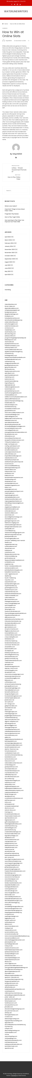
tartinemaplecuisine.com (12, 698)
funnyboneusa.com (10, 751)
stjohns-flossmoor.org (11, 749)
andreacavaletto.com (11, 568)
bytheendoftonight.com (12, 584)
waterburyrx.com (10, 782)
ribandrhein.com (10, 548)
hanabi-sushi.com (10, 920)
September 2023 (10, 259)
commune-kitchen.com (12, 645)
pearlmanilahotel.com (11, 375)
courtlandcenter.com (11, 773)
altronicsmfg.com (10, 334)
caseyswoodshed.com (11, 792)
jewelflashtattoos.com (11, 365)
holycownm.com (10, 761)
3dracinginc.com (10, 609)
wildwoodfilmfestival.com (12, 399)
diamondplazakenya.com (12, 971)
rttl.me (7, 1034)
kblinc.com (8, 487)
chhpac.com (9, 1028)
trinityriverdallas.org (11, 556)
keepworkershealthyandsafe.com (15, 357)
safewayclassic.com (11, 347)
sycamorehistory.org (11, 932)
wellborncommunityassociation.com (16, 397)
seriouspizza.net (9, 804)
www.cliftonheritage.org (12, 902)
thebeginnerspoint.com (12, 601)
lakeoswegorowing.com (12, 1019)
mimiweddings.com (10, 1038)
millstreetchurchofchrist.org (13, 993)
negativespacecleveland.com (14, 739)
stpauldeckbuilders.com (12, 885)
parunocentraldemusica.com (14, 965)
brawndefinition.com (11, 633)
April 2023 (8, 274)
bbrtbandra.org (9, 369)
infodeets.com (9, 316)
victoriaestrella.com (11, 769)
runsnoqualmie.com (11, 889)
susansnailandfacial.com (12, 855)
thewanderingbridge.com (12, 688)
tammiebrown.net (10, 708)
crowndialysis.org (10, 531)
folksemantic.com (10, 471)
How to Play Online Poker (14, 177)
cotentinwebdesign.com (12, 414)
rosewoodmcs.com (10, 930)
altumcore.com (9, 808)
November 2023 (9, 252)
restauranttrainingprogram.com (15, 532)
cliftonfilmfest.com (10, 454)
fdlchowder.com (10, 895)
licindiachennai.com (11, 312)
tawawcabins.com (10, 469)
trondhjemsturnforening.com (14, 969)
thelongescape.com (11, 712)
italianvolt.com (9, 475)
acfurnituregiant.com (11, 324)
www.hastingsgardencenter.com (15, 940)
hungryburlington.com (11, 694)
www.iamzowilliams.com (12, 938)
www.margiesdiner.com (12, 893)
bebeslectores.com (11, 420)
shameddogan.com (11, 828)
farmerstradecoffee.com (12, 834)
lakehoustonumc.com (11, 845)
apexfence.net (9, 1048)
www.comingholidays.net (12, 603)
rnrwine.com (8, 1017)
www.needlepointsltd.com (13, 897)
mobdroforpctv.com (11, 590)
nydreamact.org (10, 361)
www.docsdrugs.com (11, 891)
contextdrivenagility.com (12, 678)
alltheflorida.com (10, 987)
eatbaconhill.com (10, 336)
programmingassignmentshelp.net (15, 338)
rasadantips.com (10, 330)
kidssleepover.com (10, 340)
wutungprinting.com (11, 727)
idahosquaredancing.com (12, 468)
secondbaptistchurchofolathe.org (15, 1024)
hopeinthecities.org (11, 586)
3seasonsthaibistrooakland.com (14, 560)
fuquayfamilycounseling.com (13, 1021)
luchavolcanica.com (11, 759)
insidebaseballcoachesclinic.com (15, 989)
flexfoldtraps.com (10, 873)
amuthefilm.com (10, 647)
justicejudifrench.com (11, 686)
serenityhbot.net (10, 851)
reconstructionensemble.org (13, 755)
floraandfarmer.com (11, 434)
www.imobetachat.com (12, 839)
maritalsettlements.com (12, 729)
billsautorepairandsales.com (13, 975)
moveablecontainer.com (12, 409)
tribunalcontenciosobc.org (13, 621)
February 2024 (9, 243)
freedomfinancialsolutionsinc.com (15, 871)
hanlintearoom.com (11, 1003)
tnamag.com (9, 812)
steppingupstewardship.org (13, 912)
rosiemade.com (9, 493)
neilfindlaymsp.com (11, 775)
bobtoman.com (9, 379)
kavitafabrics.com (10, 757)
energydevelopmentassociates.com (16, 432)
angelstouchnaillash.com (12, 507)
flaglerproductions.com (12, 631)
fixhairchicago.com (10, 794)
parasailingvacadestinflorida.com (15, 995)
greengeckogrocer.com (12, 521)
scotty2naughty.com (11, 670)
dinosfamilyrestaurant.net (13, 424)
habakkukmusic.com (11, 847)
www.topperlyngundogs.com (13, 863)
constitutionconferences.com (14, 798)
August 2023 (8, 262)
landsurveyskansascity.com (13, 883)
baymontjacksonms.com (12, 733)
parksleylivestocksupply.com (14, 570)
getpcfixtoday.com (10, 367)
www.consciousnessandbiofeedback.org (17, 936)
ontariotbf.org (9, 353)
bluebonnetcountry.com (12, 371)
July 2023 (7, 265)
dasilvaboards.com (10, 625)
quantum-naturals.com (12, 977)
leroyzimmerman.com (11, 1011)
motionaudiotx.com (11, 1032)
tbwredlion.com (9, 973)
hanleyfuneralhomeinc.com (13, 499)
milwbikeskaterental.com (12, 731)
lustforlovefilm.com (11, 649)
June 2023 (8, 268)
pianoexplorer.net (10, 942)
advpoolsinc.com (10, 784)
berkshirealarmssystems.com (14, 477)
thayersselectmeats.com (12, 816)
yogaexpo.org (9, 564)
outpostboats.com (10, 582)
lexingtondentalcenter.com (13, 527)
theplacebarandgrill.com (12, 780)
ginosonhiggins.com (11, 725)
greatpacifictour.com (11, 767)
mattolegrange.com (11, 714)
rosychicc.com (9, 580)
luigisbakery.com (10, 918)
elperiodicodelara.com (12, 308)
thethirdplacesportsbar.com (13, 950)
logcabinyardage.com (11, 836)
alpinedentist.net (10, 385)
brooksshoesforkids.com (12, 814)
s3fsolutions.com (10, 436)
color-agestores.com (11, 574)
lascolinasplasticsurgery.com (14, 900)
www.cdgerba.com (10, 963)
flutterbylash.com (10, 1001)
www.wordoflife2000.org (12, 466)
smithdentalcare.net (11, 1042)
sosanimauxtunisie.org (11, 381)
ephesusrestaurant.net (12, 952)
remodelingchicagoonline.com (14, 906)
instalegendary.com (11, 355)
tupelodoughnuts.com (11, 495)
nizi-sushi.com (9, 702)
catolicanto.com (10, 552)
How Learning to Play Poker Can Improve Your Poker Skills (14, 221)
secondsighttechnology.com (13, 517)
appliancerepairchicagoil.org (13, 351)
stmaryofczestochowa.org (13, 684)
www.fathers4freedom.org (13, 861)
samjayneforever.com (11, 983)
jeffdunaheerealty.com (12, 867)
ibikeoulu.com (9, 680)
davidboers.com (10, 837)
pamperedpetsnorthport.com (14, 491)
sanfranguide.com (10, 605)
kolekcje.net (8, 550)
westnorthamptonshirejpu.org (14, 401)
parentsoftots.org (10, 830)
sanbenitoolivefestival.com (13, 594)
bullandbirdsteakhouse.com (13, 899)
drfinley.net (8, 1013)
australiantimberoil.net (12, 422)
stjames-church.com (11, 668)
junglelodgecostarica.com (13, 716)
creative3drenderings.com (13, 832)
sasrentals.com (9, 515)
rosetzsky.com (9, 662)
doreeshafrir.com (10, 672)
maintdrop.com (9, 377)
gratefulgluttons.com (11, 588)
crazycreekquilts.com (11, 637)
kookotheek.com (10, 389)
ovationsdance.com (11, 546)
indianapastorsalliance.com (13, 788)
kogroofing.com (9, 383)
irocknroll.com (9, 464)
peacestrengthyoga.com (12, 869)
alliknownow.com (10, 617)
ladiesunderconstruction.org (13, 418)
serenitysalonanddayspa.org (13, 320)
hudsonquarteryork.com (12, 960)
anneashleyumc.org (11, 881)
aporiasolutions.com (11, 818)
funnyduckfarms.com (11, 1005)
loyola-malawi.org (10, 578)
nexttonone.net (9, 849)
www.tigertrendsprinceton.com (14, 859)
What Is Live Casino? (11, 206)
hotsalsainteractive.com (12, 318)
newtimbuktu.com (10, 332)
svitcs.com (8, 802)
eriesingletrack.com (11, 489)
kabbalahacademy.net (12, 509)
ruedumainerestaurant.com (13, 660)
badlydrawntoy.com (11, 843)
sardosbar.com (9, 473)
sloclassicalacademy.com (13, 623)
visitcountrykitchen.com (12, 719)
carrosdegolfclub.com (11, 430)
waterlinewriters (16, 11)
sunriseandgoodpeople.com (13, 743)
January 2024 (9, 246)
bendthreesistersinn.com (12, 747)
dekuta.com (8, 924)
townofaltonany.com (11, 735)
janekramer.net (9, 700)
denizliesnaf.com (10, 796)
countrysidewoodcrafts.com (13, 349)
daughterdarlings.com (11, 314)
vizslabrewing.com (10, 479)
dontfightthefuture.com (12, 448)
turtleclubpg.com (10, 765)
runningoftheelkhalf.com (12, 865)
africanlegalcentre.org (12, 654)
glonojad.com (9, 664)
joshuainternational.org (12, 853)
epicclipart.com (9, 373)
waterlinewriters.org (11, 826)
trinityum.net (9, 946)
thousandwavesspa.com (12, 771)
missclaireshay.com (11, 304)
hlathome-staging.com (12, 523)
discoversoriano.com (11, 599)
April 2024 (8, 237)
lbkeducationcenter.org (12, 554)
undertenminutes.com (11, 326)
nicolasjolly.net (9, 651)
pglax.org (7, 737)
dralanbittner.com (10, 481)
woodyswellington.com (12, 954)
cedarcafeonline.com (11, 322)
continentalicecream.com (13, 635)
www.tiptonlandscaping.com (13, 910)
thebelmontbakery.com (12, 346)
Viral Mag (13, 1075)
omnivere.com (9, 328)
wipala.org (8, 576)
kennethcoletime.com (11, 692)
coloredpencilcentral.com (13, 452)
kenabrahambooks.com (12, 643)
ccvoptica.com (9, 914)
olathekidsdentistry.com (12, 497)
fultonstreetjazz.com (11, 405)
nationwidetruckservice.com (13, 763)
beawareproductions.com (13, 676)
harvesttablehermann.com (13, 428)
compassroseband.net (12, 806)
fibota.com (8, 962)
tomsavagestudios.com (12, 538)
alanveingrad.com (10, 723)
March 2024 (8, 240)
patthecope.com (10, 800)
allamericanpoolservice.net (13, 534)
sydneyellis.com (9, 529)
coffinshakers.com (10, 682)
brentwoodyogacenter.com (13, 908)
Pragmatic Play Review (12, 214)
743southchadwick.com (12, 442)
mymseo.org (8, 1026)
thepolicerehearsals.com (12, 615)
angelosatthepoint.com (12, 786)
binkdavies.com (9, 639)
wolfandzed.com (10, 922)
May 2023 (7, 271)
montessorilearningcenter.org (14, 979)
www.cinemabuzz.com (11, 926)
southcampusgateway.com (13, 393)
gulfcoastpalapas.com (11, 822)
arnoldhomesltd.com (11, 450)
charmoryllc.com (10, 607)
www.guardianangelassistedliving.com (16, 967)
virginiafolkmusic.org (11, 544)
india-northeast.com (11, 444)
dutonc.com (8, 710)
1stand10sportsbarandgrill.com (14, 503)
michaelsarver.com (11, 519)
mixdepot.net (9, 928)
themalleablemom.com (12, 690)
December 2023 (10, 249)
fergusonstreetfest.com (12, 981)
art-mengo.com (10, 704)
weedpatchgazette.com (12, 485)
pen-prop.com (9, 857)
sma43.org (8, 904)
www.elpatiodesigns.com (12, 958)
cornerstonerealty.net (11, 934)
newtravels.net (9, 342)
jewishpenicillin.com (11, 536)
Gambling (4, 28)
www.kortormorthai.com (12, 877)
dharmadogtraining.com (12, 1030)
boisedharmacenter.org (12, 572)
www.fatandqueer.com (12, 879)
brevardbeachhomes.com (13, 438)
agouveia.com (9, 1022)
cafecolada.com (10, 597)
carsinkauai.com (10, 991)
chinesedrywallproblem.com (13, 745)
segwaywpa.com (10, 820)
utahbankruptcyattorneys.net (14, 462)
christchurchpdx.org (11, 641)
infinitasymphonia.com (12, 653)
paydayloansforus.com (12, 344)
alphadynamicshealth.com (13, 999)
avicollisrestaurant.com (12, 777)
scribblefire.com (10, 562)
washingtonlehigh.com (11, 916)
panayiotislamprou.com (12, 391)
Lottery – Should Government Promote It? (19, 169)
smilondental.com (10, 511)
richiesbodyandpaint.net (12, 310)
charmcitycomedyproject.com (14, 674)
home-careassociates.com (13, 566)
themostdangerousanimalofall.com (15, 613)
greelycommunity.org (11, 658)
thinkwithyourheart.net (12, 460)
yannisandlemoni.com (11, 483)
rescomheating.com (11, 1036)
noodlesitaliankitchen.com (13, 359)
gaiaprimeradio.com (11, 706)
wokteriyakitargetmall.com (13, 525)
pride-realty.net (10, 997)
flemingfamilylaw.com (11, 1015)
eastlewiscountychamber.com (14, 619)
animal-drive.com (10, 810)
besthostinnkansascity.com (13, 1040)
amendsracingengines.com (13, 875)
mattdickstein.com (10, 841)
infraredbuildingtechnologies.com (15, 426)
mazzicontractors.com (12, 948)
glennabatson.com (10, 627)
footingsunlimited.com (11, 887)
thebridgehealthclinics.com (13, 824)
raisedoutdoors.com (11, 458)
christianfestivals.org (11, 717)
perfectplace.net (10, 558)
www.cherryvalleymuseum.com (14, 412)
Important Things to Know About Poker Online (15, 210)
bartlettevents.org (10, 407)
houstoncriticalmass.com (12, 611)
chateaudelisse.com (11, 395)
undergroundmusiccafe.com (13, 1044)
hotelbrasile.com (10, 403)
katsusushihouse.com (11, 656)
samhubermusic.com (11, 1046)
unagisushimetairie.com (12, 363)
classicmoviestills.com (11, 595)
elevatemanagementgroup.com (15, 1009)
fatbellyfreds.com (10, 956)
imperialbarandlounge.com (13, 456)
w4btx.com (8, 505)
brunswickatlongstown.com (13, 696)
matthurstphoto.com (11, 985)
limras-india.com (10, 306)
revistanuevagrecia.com (12, 666)
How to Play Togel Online (12, 217)
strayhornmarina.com (11, 629)
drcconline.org (9, 779)
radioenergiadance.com (12, 387)
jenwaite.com (9, 1007)
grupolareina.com (10, 410)
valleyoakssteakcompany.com (14, 790)
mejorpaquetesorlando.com (13, 501)
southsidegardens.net (11, 944)
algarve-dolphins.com (11, 721)
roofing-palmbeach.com (12, 446)
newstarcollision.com (11, 513)
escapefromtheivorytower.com (14, 440)
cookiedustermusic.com (12, 753)
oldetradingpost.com (11, 416)
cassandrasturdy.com (11, 592)
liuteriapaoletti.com (11, 741)
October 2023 (9, 256)
